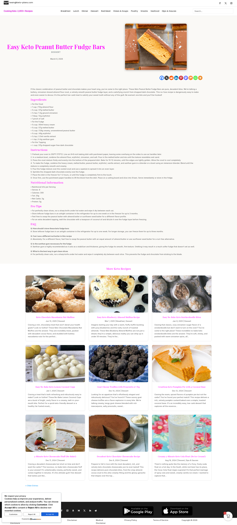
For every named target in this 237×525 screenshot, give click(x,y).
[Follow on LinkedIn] (90, 511)
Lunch (76, 11)
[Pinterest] (181, 78)
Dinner (85, 11)
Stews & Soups (120, 11)
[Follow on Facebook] (220, 3)
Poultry (134, 11)
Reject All (31, 514)
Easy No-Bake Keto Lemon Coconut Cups (55, 387)
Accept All (50, 514)
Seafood (155, 11)
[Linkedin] (176, 78)
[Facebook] (162, 78)
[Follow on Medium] (79, 511)
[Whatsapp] (195, 78)
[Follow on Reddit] (96, 511)
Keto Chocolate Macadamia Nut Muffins (55, 317)
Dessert (94, 11)
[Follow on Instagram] (231, 3)
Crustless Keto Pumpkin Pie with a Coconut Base (182, 387)
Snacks (144, 11)
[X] (166, 78)
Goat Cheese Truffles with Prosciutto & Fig (118, 387)
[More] (200, 78)
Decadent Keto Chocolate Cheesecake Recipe (118, 456)
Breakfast (65, 11)
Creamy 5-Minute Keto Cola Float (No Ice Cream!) (182, 456)
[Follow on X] (226, 3)
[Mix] (190, 78)
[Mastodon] (186, 78)
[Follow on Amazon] (73, 511)
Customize (13, 514)
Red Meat (106, 11)
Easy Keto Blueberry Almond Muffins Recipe (118, 317)
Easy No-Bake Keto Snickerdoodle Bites (182, 317)
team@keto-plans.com (21, 2)
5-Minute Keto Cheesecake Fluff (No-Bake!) (55, 456)
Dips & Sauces (169, 11)
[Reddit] (171, 78)
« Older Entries (31, 486)
